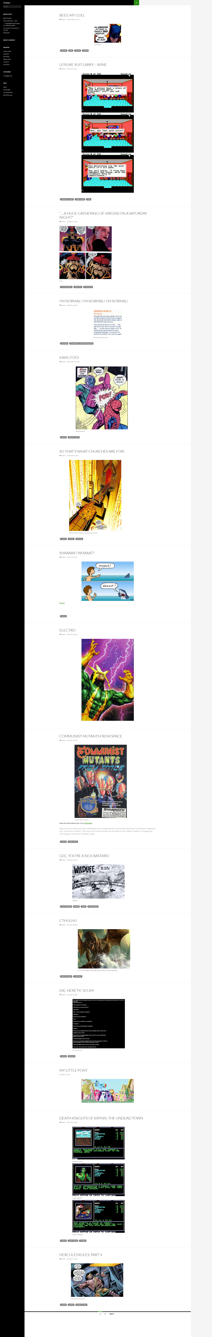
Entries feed (6, 90)
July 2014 (6, 62)
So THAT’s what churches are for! (92, 451)
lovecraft (77, 976)
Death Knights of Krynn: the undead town (101, 1118)
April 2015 (6, 56)
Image (63, 19)
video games (80, 199)
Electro (67, 630)
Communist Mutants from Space (90, 736)
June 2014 (6, 64)
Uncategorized (7, 76)
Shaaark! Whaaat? (76, 553)
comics (77, 50)
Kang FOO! (69, 357)
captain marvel (66, 287)
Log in (5, 87)
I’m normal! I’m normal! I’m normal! (93, 301)
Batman (63, 50)
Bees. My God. (72, 15)
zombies (83, 1240)
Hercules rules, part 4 (80, 1254)
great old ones (66, 976)
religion (79, 539)
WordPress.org (7, 95)
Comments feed (7, 92)
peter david (88, 287)
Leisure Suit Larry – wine (83, 64)
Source (62, 603)
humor (85, 50)
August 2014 (7, 59)
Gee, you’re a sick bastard (84, 855)
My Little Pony (73, 1070)
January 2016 (7, 51)
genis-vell (78, 287)
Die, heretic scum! (76, 990)
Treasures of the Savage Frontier (82, 343)
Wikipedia (88, 823)
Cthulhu (68, 920)
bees (71, 50)
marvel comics (74, 437)
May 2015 (6, 54)
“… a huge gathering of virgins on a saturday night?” (103, 215)
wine (88, 199)
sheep (84, 906)
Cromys (6, 2)
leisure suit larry (67, 199)
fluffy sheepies (66, 906)
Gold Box (64, 343)
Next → (112, 1314)
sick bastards (93, 906)
